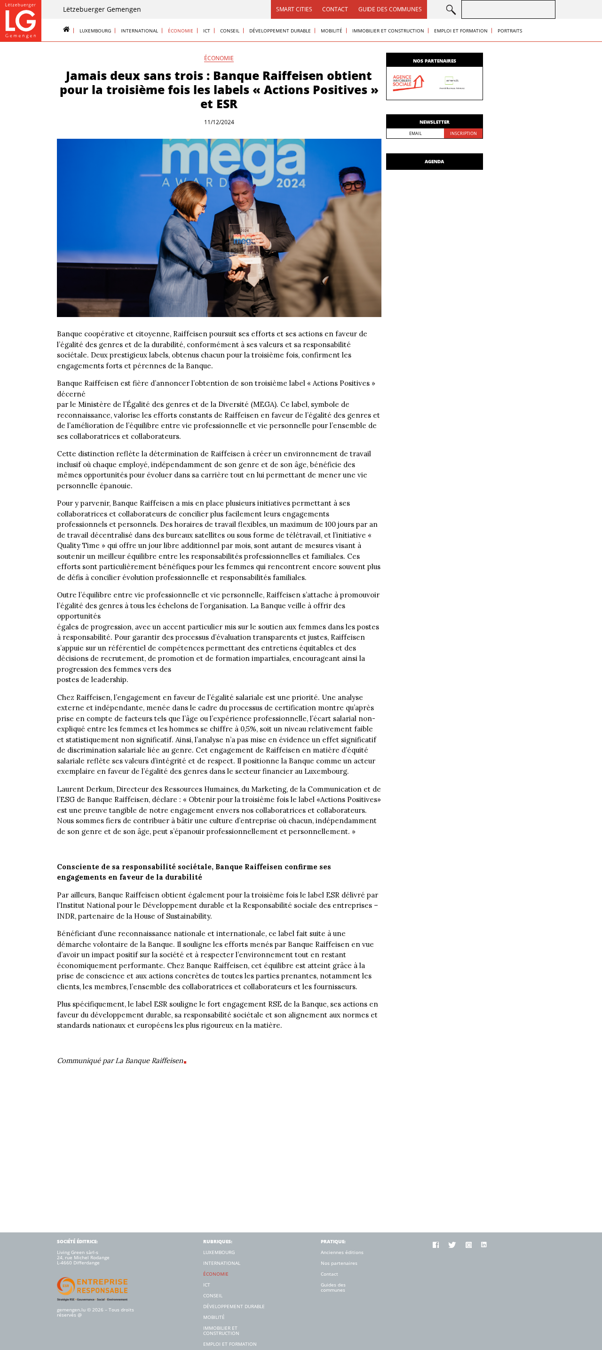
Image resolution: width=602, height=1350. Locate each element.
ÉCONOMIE (180, 30)
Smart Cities (294, 9)
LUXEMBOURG (95, 30)
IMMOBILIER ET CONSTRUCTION (388, 30)
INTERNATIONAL (139, 30)
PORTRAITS (510, 30)
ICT (206, 30)
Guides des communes (333, 1287)
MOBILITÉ (331, 30)
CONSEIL (229, 30)
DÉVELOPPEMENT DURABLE (280, 30)
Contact (335, 9)
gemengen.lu (71, 1309)
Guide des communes (390, 9)
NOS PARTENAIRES (434, 61)
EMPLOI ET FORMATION (461, 30)
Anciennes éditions (342, 1252)
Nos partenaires (339, 1263)
